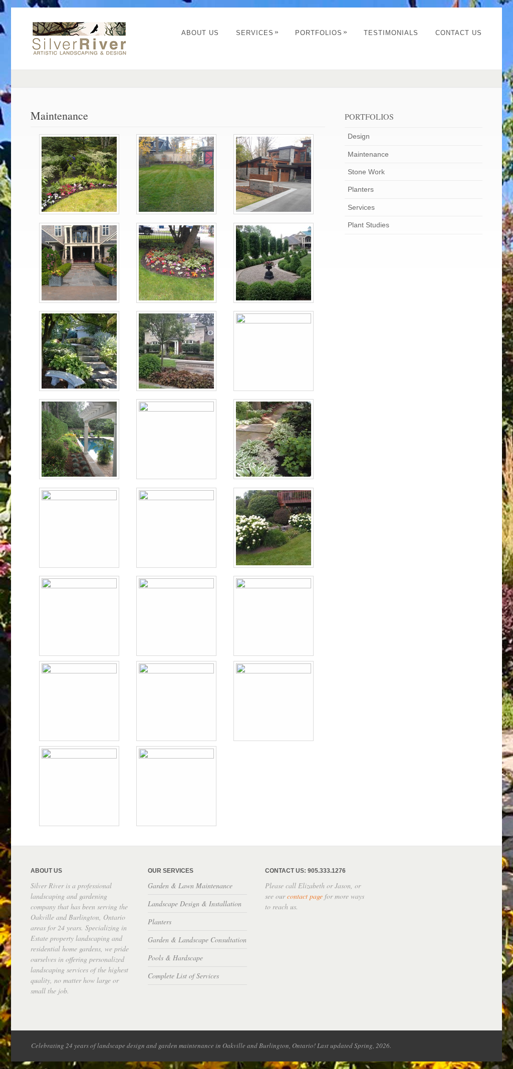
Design (359, 136)
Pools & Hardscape (175, 957)
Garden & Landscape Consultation (197, 939)
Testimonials (391, 33)
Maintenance (368, 154)
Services (257, 33)
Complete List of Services (183, 975)
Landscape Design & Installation (194, 903)
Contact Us (458, 33)
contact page (305, 896)
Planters (361, 189)
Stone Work (366, 172)
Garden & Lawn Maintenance (190, 885)
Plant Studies (368, 225)
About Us (200, 33)
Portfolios (321, 33)
